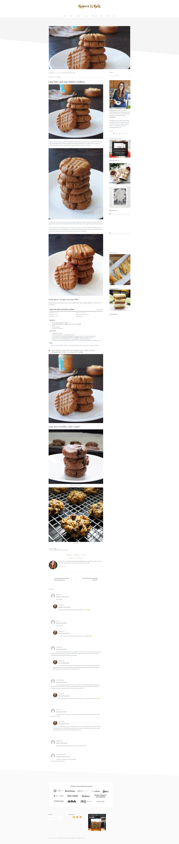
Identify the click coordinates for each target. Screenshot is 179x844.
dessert (55, 549)
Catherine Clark (112, 110)
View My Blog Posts (62, 566)
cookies (52, 549)
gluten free (58, 549)
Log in (83, 838)
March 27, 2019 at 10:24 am (64, 633)
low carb (62, 549)
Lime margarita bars (113, 314)
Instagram (86, 302)
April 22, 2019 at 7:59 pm (61, 711)
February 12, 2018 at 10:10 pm (62, 596)
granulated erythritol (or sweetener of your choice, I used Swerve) (67, 324)
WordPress (78, 838)
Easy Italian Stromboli (113, 288)
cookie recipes (74, 426)
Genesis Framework (71, 838)
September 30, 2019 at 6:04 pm (62, 756)
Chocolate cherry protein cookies (75, 485)
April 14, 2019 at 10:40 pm (63, 662)
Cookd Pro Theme (61, 838)
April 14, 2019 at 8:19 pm (61, 649)
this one (70, 336)
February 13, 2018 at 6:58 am (64, 607)
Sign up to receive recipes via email (56, 302)
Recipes (58, 76)
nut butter (66, 549)
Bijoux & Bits (89, 6)
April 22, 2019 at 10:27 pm (63, 723)
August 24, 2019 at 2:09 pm (61, 743)
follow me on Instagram (73, 350)
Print (102, 309)
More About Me (112, 117)
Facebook (74, 302)
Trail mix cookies (76, 543)
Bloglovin (90, 302)
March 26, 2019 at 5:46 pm (61, 623)
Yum (98, 309)
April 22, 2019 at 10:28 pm (63, 695)
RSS (95, 302)
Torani (101, 223)
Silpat (77, 337)
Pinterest (81, 302)
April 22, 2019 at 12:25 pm (61, 682)
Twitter (77, 302)
